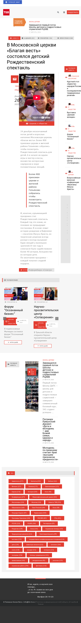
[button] (4, 318)
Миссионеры (18, 502)
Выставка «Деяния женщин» (71, 114)
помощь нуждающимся (39, 555)
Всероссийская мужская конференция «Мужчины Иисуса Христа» (73, 183)
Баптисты (36, 481)
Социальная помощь (54, 529)
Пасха (56, 508)
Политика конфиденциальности (47, 602)
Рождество (17, 529)
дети (15, 545)
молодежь (17, 555)
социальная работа (20, 566)
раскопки (58, 560)
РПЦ (57, 518)
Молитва (36, 502)
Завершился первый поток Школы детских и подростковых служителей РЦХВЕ (45, 27)
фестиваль (41, 566)
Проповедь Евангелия (21, 518)
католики (56, 545)
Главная (41, 604)
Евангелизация (52, 486)
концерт (31, 550)
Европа (16, 492)
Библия (52, 481)
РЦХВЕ (32, 523)
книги (15, 550)
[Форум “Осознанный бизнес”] (16, 288)
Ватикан (16, 486)
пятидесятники (38, 560)
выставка (17, 539)
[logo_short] (6, 10)
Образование (18, 508)
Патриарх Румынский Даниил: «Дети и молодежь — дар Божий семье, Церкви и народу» (49, 430)
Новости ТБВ (55, 502)
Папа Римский (38, 508)
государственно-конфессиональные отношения (46, 539)
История (32, 492)
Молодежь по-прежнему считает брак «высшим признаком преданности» (50, 453)
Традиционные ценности (22, 534)
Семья (34, 529)
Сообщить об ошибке (69, 602)
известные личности (34, 545)
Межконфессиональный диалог (44, 497)
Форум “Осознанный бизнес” (73, 136)
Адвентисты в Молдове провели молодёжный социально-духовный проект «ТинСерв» (36, 391)
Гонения (33, 486)
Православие (40, 513)
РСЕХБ (16, 523)
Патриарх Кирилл (19, 513)
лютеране (49, 550)
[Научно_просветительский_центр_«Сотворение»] (45, 288)
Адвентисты (17, 481)
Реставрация (49, 523)
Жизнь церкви (34, 22)
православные (18, 560)
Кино (48, 492)
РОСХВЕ (42, 518)
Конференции (18, 497)
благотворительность (48, 534)
